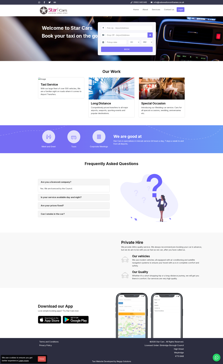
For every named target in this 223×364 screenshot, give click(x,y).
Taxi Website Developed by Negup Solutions (111, 361)
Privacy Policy (45, 345)
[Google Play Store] (76, 320)
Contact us (169, 9)
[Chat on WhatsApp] (216, 357)
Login (180, 9)
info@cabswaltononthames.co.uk (169, 2)
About (145, 9)
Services (156, 9)
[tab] (73, 182)
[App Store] (50, 320)
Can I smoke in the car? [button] (53, 214)
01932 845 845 (140, 2)
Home (136, 9)
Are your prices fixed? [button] (52, 205)
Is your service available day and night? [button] (61, 197)
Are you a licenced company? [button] (56, 182)
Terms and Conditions (49, 341)
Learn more (23, 360)
